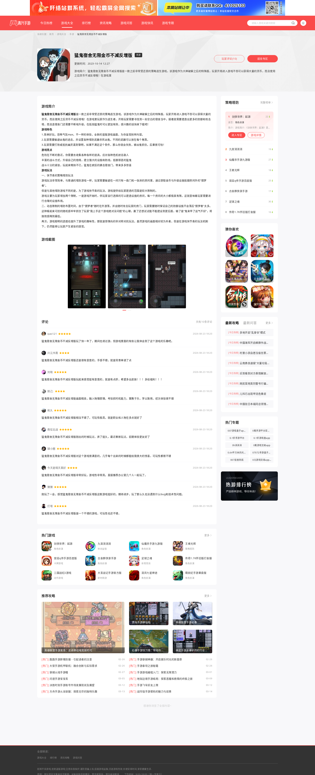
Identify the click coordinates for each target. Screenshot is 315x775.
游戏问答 (126, 23)
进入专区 (237, 135)
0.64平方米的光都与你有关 (238, 452)
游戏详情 (256, 135)
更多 (207, 535)
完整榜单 (265, 102)
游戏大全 (67, 23)
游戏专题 (168, 23)
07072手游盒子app (262, 452)
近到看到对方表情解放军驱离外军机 (254, 374)
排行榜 (86, 23)
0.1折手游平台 (237, 438)
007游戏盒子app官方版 (238, 430)
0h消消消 (237, 445)
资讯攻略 (106, 23)
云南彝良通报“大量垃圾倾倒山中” (255, 363)
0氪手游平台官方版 (262, 430)
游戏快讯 (147, 23)
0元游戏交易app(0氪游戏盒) (262, 459)
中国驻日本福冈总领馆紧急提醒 (254, 404)
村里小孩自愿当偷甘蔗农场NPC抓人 (254, 353)
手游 (71, 34)
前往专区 (262, 58)
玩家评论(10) (229, 58)
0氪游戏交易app (261, 445)
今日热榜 (46, 23)
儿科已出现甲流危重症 (253, 393)
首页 (51, 34)
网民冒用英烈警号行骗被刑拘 (254, 384)
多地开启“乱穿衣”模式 (253, 332)
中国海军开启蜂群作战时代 (254, 343)
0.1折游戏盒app (262, 438)
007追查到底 (237, 459)
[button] (181, 277)
